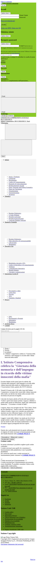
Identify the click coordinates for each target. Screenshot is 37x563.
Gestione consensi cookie (13, 524)
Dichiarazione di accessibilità (14, 519)
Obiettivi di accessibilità (12, 521)
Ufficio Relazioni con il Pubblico (15, 517)
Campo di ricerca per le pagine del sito (13, 329)
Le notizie (8, 352)
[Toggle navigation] (16, 147)
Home (7, 348)
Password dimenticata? (8, 21)
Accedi (4, 5)
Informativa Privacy (11, 515)
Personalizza (5, 437)
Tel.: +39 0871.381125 (14, 482)
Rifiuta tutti (17, 437)
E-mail (21, 46)
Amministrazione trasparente (13, 526)
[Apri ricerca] (20, 132)
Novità (7, 350)
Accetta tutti (8, 439)
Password (22, 17)
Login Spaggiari (15, 53)
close (3, 156)
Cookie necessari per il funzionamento (13, 460)
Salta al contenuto (6, 1)
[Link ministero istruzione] (9, 3)
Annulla (4, 116)
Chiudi (3, 66)
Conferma (10, 116)
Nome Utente (23, 15)
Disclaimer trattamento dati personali (12, 544)
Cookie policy (9, 512)
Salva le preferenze (16, 468)
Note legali (8, 514)
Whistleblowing (10, 523)
